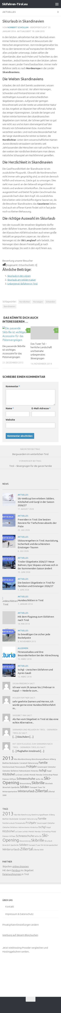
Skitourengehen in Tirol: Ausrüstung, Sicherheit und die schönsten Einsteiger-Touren (38, 544)
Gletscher (52, 767)
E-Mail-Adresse (41, 408)
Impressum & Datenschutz (19, 914)
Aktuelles (9, 12)
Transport (33, 787)
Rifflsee (13, 779)
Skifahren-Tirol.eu (14, 4)
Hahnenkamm (24, 771)
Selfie (38, 779)
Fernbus (16, 870)
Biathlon (5, 763)
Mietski (32, 775)
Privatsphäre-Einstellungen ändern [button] (20, 924)
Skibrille (38, 783)
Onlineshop (47, 775)
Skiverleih (6, 787)
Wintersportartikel (9, 792)
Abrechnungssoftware (40, 759)
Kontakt (9, 906)
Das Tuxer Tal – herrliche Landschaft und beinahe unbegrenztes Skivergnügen (41, 351)
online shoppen (20, 866)
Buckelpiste (14, 763)
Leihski (26, 775)
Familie (43, 762)
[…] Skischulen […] (23, 736)
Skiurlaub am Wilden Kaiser (21, 279)
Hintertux (34, 771)
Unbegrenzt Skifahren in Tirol (22, 283)
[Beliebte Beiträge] (23, 488)
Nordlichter (24, 302)
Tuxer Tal (41, 787)
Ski (42, 779)
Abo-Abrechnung (24, 759)
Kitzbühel (8, 774)
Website (10, 419)
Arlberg (53, 759)
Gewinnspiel (42, 767)
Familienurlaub (8, 767)
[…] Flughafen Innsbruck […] (28, 751)
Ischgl (42, 770)
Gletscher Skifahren (10, 771)
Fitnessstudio (20, 767)
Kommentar (13, 386)
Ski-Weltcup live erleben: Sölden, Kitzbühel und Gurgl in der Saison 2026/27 (36, 502)
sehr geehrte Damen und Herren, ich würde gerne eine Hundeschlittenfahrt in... (34, 705)
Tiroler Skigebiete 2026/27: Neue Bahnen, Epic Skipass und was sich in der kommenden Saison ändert (38, 565)
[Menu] (57, 4)
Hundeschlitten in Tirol (30, 600)
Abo (15, 759)
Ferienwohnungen (11, 874)
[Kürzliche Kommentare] (38, 488)
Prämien (5, 779)
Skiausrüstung (25, 783)
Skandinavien (9, 306)
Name (10, 408)
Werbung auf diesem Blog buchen (20, 935)
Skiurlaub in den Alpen (19, 276)
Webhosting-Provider (19, 947)
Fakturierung (33, 763)
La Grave (19, 775)
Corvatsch (23, 763)
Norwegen (38, 302)
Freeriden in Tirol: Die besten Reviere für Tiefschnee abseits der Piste (37, 523)
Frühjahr (31, 766)
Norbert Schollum (17, 27)
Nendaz (39, 775)
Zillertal (41, 791)
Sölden (24, 786)
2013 (8, 758)
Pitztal (55, 775)
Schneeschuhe (26, 778)
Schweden (50, 302)
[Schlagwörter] (52, 488)
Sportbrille (15, 787)
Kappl (49, 771)
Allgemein (23, 648)
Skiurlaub (49, 783)
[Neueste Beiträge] (9, 488)
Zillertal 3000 (38, 850)
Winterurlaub (26, 791)
